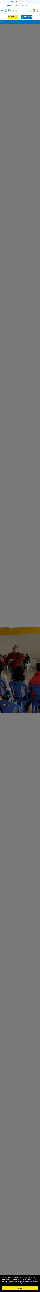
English (9, 5)
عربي (31, 5)
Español (24, 5)
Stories (9, 22)
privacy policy (14, 1281)
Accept (20, 1288)
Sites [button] (38, 11)
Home (3, 22)
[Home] (11, 10)
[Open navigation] (2, 10)
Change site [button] (26, 2)
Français (17, 5)
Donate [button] (34, 11)
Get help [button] (28, 17)
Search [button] (30, 11)
